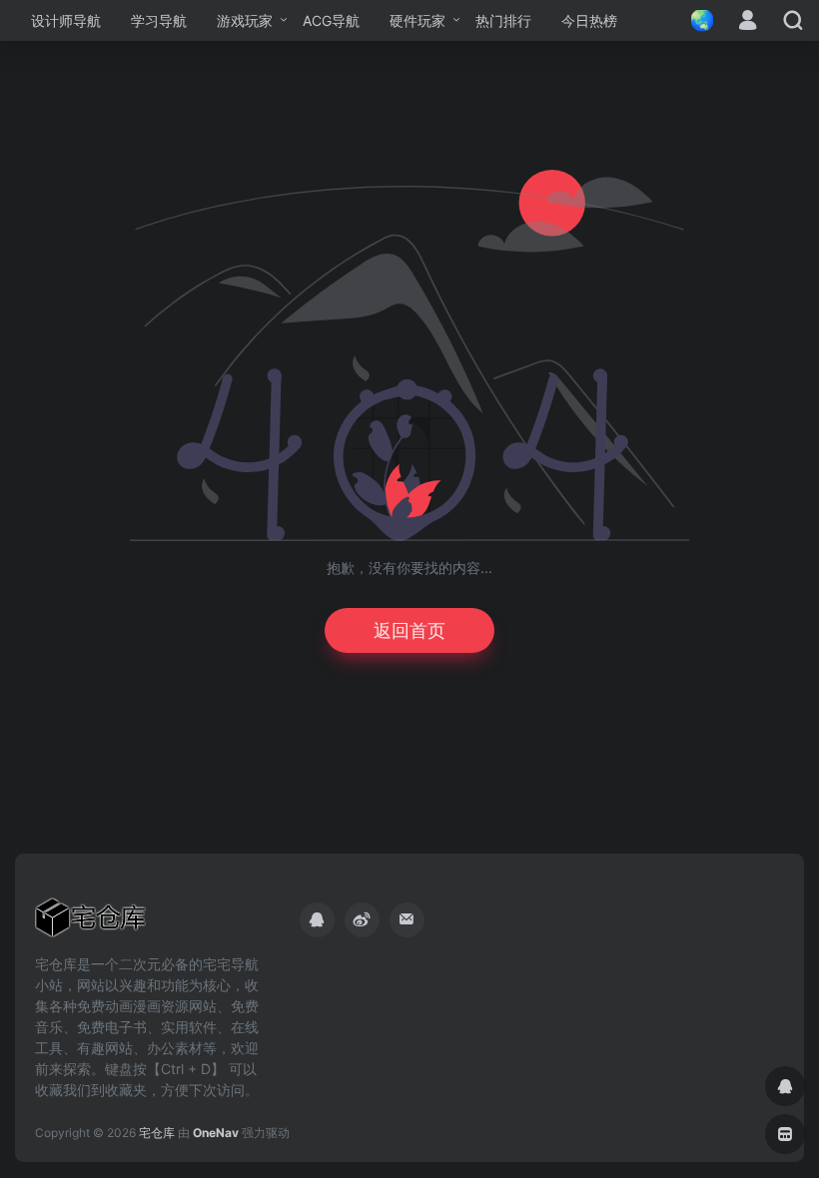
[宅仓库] (90, 923)
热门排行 (503, 20)
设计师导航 (66, 20)
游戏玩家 (245, 20)
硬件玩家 (417, 20)
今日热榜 (589, 20)
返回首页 (409, 630)
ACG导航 (331, 20)
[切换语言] (696, 20)
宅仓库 (157, 1132)
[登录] (747, 21)
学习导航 (159, 20)
